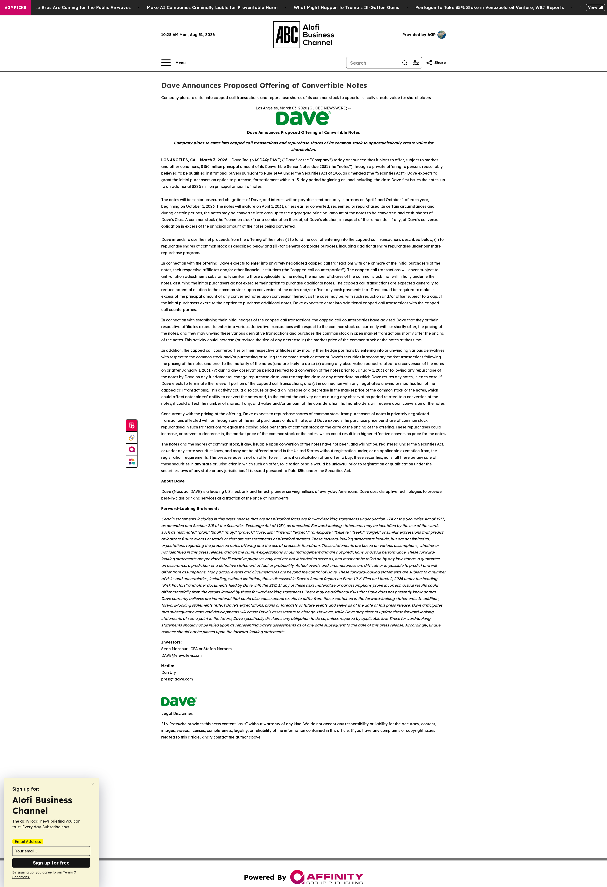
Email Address (28, 841)
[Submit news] (131, 426)
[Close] (92, 784)
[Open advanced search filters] (416, 62)
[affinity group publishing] (131, 449)
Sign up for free (51, 863)
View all (595, 7)
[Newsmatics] (131, 461)
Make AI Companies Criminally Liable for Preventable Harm (212, 7)
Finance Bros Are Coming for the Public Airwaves (77, 7)
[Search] (404, 62)
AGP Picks (15, 7)
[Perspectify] (131, 438)
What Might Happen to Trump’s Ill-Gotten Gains (346, 7)
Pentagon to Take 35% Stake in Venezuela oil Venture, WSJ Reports (489, 7)
